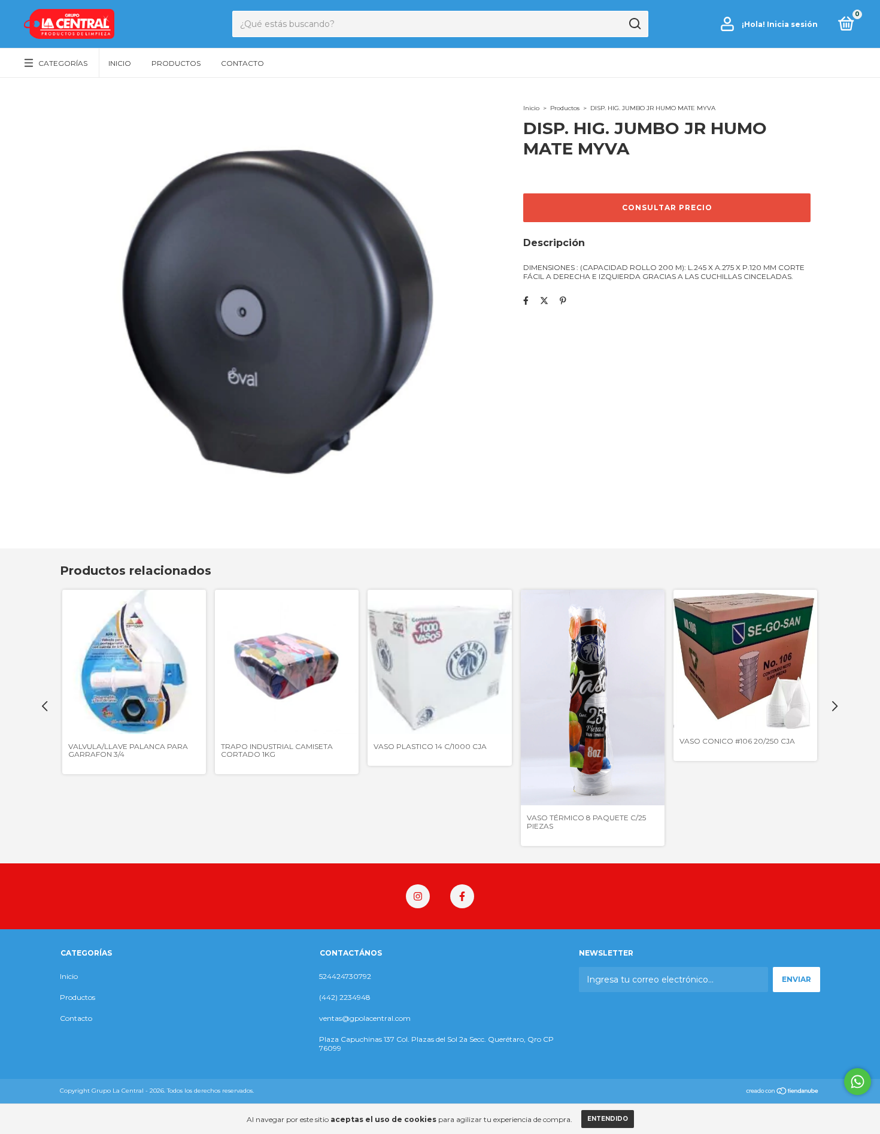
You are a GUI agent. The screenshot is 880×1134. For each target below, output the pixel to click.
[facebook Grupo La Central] (462, 896)
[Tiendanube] (782, 1092)
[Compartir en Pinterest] (563, 300)
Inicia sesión (792, 24)
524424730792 (345, 976)
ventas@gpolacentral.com (365, 1018)
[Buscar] (634, 24)
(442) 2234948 (345, 997)
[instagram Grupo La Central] (418, 896)
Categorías (62, 63)
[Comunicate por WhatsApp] (857, 1081)
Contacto (242, 63)
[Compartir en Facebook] (526, 300)
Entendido (607, 1119)
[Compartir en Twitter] (544, 300)
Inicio (119, 63)
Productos (176, 63)
